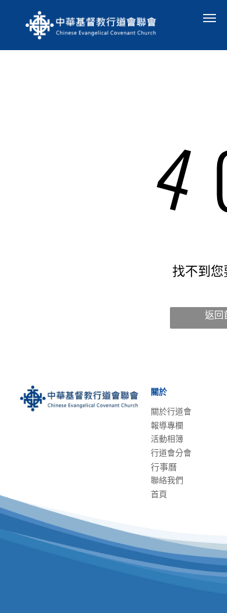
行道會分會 (171, 453)
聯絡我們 (167, 480)
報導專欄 (167, 425)
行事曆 (164, 467)
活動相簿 (167, 439)
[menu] (209, 18)
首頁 (159, 494)
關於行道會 (171, 411)
